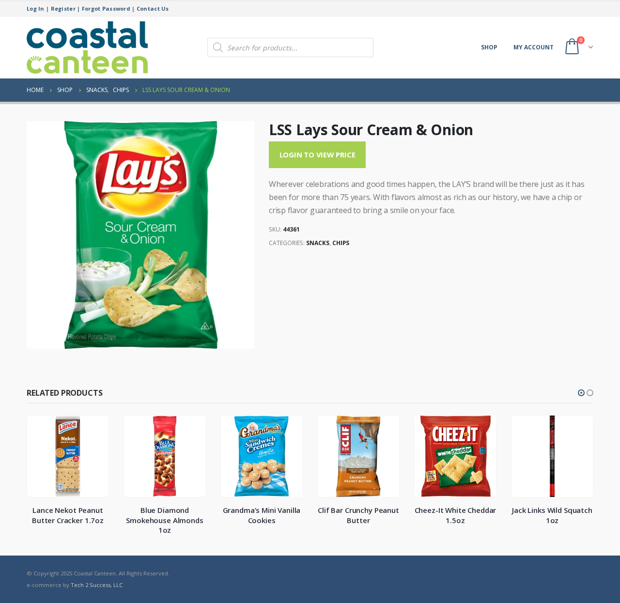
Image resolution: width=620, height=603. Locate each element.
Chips (340, 243)
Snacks (317, 243)
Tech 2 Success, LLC (97, 584)
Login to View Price (317, 154)
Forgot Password (106, 8)
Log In (36, 8)
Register (63, 8)
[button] (581, 393)
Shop (489, 47)
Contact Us (153, 8)
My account (533, 47)
